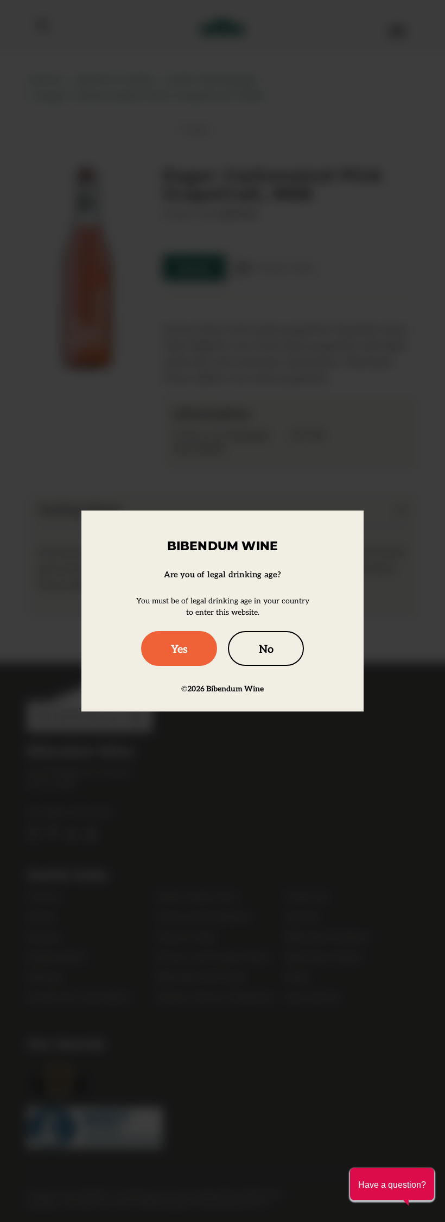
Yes (179, 648)
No (266, 648)
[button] (392, 1184)
